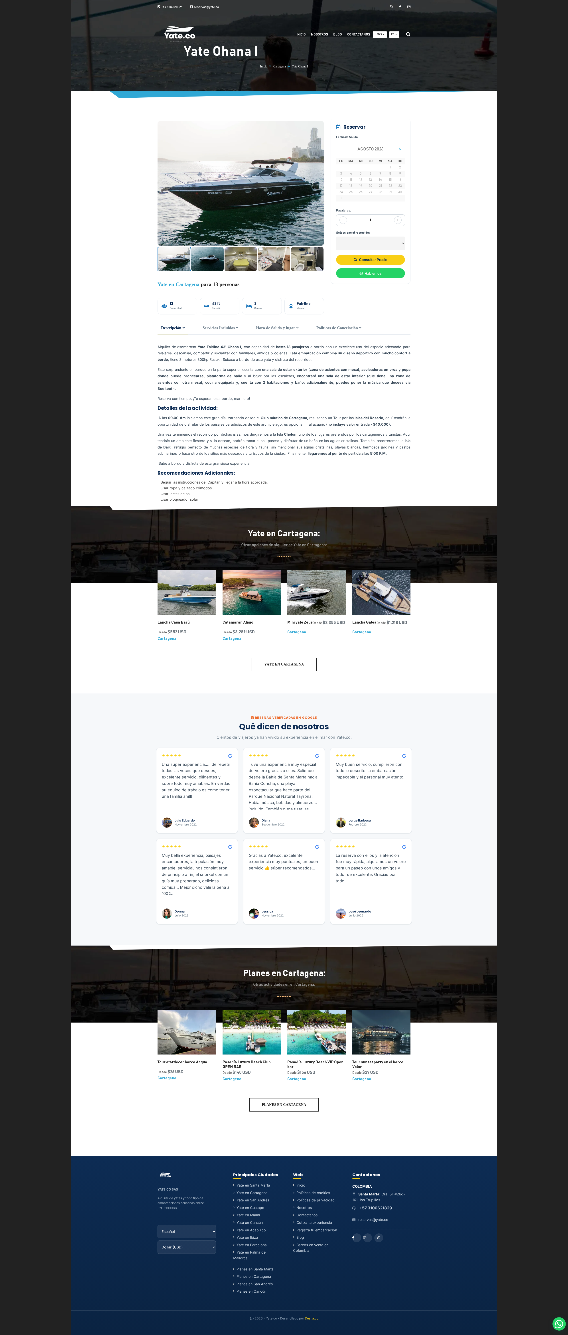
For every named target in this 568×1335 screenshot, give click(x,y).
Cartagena (279, 66)
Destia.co (311, 1318)
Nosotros (319, 34)
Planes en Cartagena (284, 1104)
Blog (337, 34)
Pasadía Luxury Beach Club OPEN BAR (247, 1064)
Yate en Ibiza (247, 1237)
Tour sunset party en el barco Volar (377, 1064)
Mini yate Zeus (300, 622)
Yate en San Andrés (253, 1200)
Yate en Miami (248, 1215)
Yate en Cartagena (178, 284)
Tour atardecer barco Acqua (182, 1062)
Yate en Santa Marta (253, 1185)
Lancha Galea (364, 622)
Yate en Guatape (250, 1207)
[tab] (173, 328)
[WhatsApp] (391, 7)
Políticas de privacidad (315, 1200)
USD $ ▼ (380, 34)
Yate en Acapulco (251, 1230)
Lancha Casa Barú (174, 622)
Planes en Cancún (251, 1291)
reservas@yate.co (373, 1219)
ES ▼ (394, 34)
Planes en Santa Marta (255, 1269)
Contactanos (358, 34)
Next (321, 183)
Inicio (301, 34)
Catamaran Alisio (238, 622)
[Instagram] (408, 7)
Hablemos (373, 273)
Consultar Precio (373, 259)
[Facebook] (400, 7)
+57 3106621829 (375, 1208)
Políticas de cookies (313, 1193)
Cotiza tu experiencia (314, 1222)
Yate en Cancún (250, 1222)
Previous (160, 183)
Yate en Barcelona (252, 1245)
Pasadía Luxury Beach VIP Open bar (315, 1064)
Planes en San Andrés (255, 1284)
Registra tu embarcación (316, 1230)
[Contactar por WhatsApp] (559, 1324)
